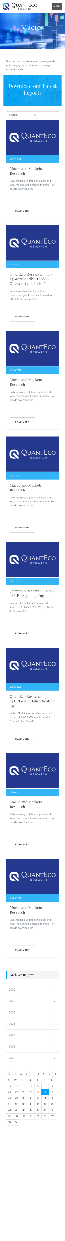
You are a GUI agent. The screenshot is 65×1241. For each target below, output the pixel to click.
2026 (12, 989)
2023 (12, 1024)
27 (38, 1091)
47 (30, 1110)
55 (38, 1116)
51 (9, 1116)
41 (38, 1104)
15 (50, 1079)
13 (36, 1079)
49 (45, 1110)
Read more (22, 211)
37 (9, 1104)
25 (23, 1091)
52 (16, 1116)
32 (23, 1098)
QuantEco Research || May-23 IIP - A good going (32, 593)
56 (45, 1116)
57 (52, 1116)
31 (16, 1098)
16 (9, 1085)
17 (16, 1085)
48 (38, 1110)
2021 (12, 1046)
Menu (57, 6)
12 (29, 1079)
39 (23, 1104)
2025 (12, 1001)
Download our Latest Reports (32, 89)
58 (9, 1122)
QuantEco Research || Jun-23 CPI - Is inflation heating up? (32, 701)
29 (52, 1091)
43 (52, 1104)
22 (52, 1085)
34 (38, 1098)
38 (16, 1104)
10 (15, 1079)
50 (52, 1110)
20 (38, 1085)
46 (23, 1110)
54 (30, 1116)
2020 (12, 1058)
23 (9, 1091)
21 (45, 1085)
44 (9, 1110)
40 (30, 1104)
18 (23, 1085)
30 (9, 1098)
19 (30, 1085)
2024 (12, 1012)
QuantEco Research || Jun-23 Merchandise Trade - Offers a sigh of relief (31, 279)
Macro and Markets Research (26, 170)
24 (16, 1091)
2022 (12, 1035)
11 (22, 1079)
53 (23, 1116)
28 (45, 1091)
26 (30, 1091)
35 (45, 1098)
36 (52, 1098)
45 (16, 1110)
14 (43, 1079)
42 (45, 1104)
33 (30, 1098)
